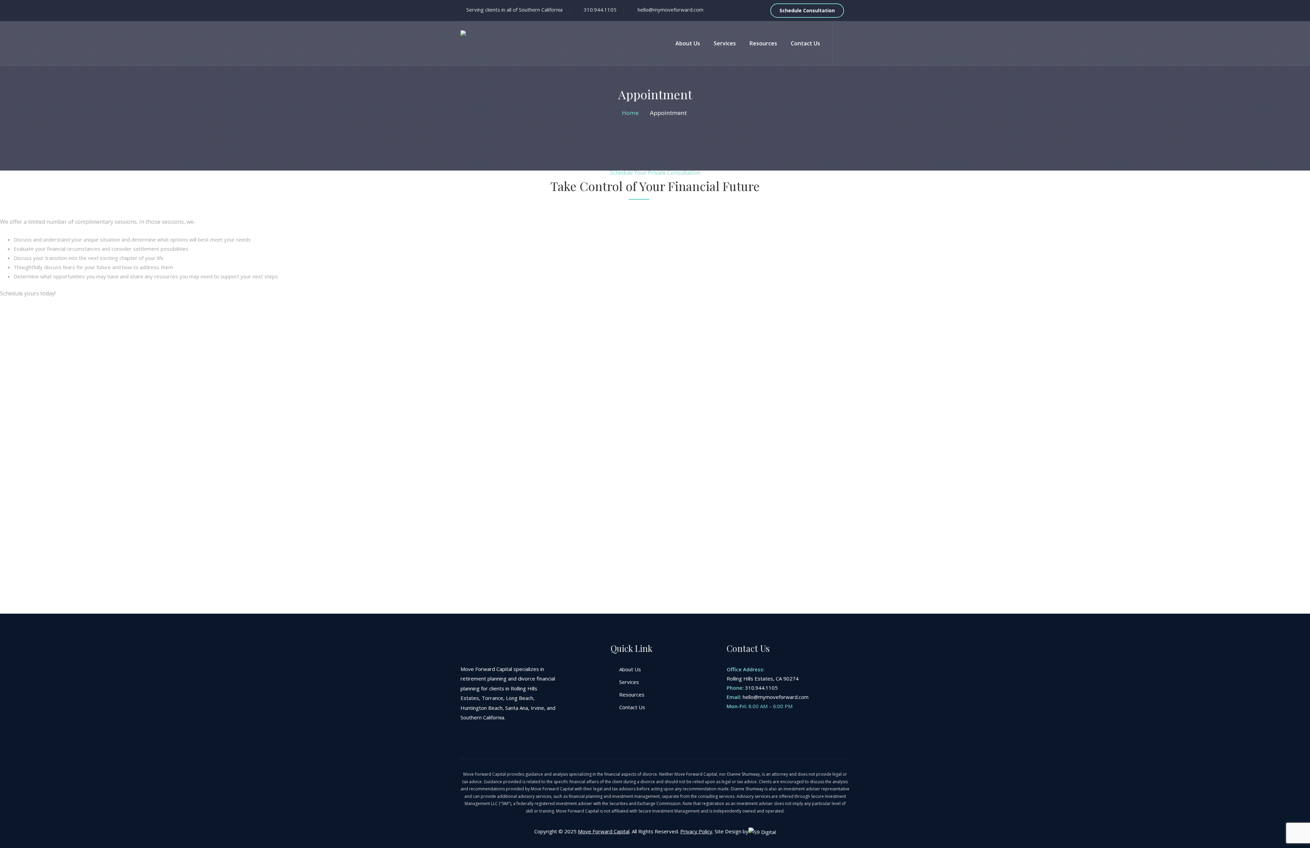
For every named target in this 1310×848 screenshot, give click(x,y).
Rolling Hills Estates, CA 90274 (763, 678)
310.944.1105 (761, 687)
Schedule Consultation (807, 10)
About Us (687, 43)
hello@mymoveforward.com (776, 696)
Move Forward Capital (603, 831)
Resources (763, 43)
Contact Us (805, 43)
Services (725, 43)
